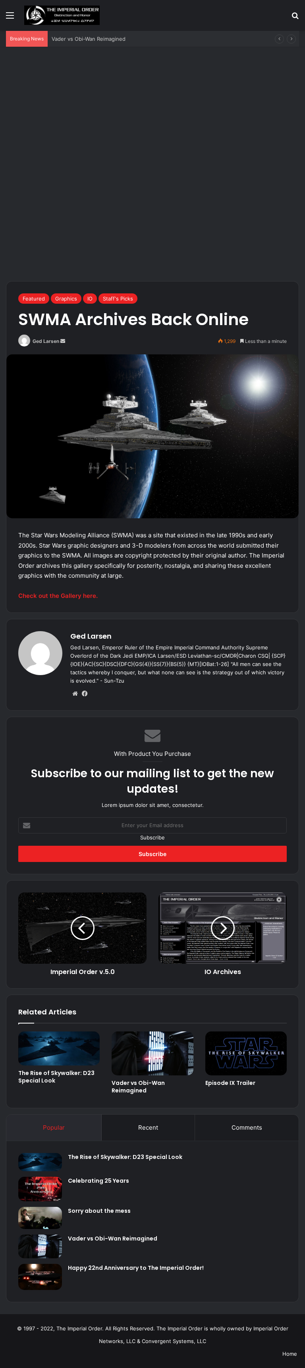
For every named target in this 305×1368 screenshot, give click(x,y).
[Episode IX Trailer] (246, 1053)
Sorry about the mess (99, 1211)
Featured (34, 298)
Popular (54, 1127)
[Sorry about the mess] (40, 1218)
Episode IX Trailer (230, 1083)
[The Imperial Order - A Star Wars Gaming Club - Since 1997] (62, 15)
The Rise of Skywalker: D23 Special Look (56, 1077)
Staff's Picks (118, 298)
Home (289, 1354)
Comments (247, 1127)
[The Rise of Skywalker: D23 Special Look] (59, 1048)
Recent (148, 1127)
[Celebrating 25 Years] (40, 1189)
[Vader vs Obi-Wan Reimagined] (152, 1053)
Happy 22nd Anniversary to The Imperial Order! (136, 1268)
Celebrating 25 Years (98, 1181)
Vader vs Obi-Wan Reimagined (88, 39)
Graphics (66, 298)
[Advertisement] (152, 105)
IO (90, 298)
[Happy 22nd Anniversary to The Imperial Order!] (40, 1277)
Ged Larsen (46, 341)
